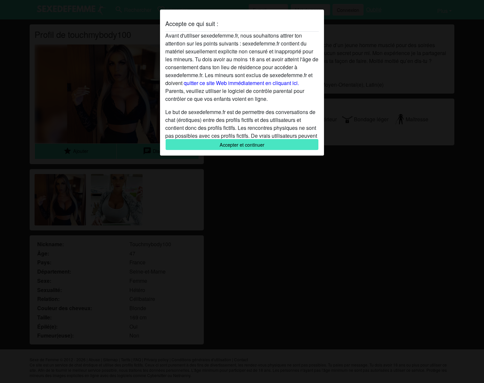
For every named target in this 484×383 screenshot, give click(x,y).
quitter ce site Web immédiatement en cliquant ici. (241, 83)
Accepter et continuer (242, 144)
